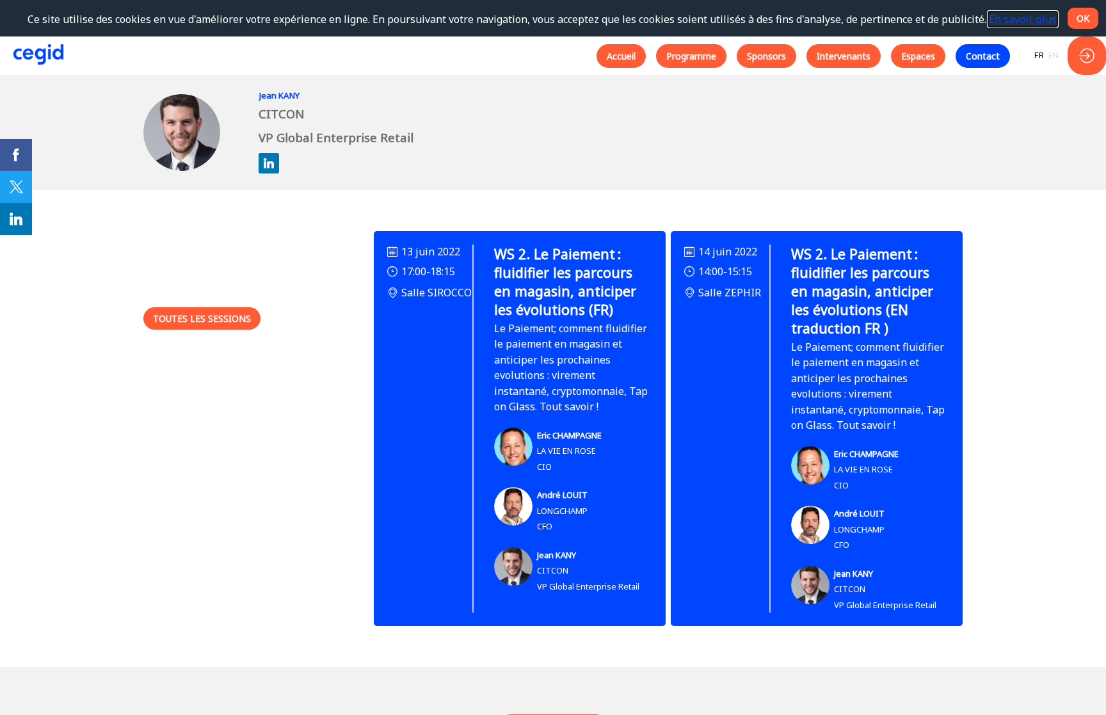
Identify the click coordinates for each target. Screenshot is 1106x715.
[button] (621, 56)
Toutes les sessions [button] (202, 318)
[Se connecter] (1087, 55)
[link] (16, 155)
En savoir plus (1023, 19)
